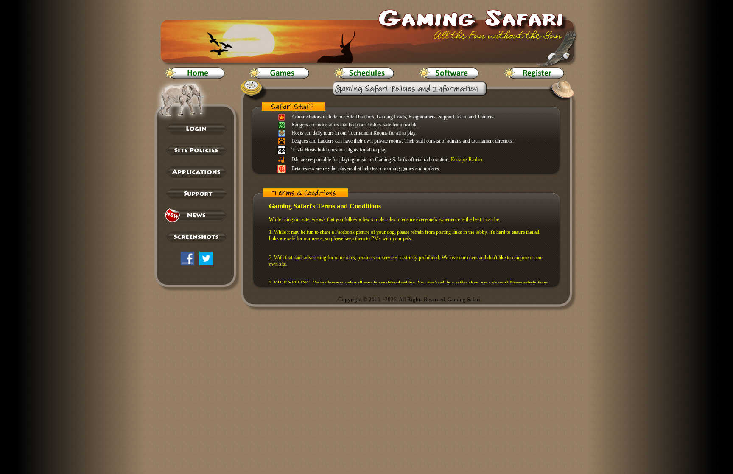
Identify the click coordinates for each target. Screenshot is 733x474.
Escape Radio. (467, 159)
